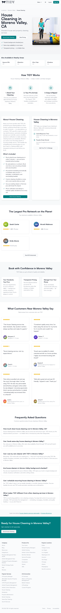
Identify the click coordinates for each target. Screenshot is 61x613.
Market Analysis (26, 582)
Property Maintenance (7, 594)
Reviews (4, 569)
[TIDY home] (19, 2)
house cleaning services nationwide (29, 513)
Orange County (46, 547)
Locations (3, 10)
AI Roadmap (25, 585)
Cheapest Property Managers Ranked (9, 561)
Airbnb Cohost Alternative (28, 552)
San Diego (44, 559)
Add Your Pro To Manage (45, 148)
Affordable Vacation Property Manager (9, 579)
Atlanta (43, 564)
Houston (44, 557)
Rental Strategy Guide (7, 565)
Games (23, 564)
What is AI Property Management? (27, 579)
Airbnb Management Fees (8, 558)
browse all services (46, 513)
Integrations (5, 552)
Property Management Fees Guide (9, 555)
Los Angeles (45, 552)
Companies (25, 559)
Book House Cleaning (8, 37)
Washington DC (46, 554)
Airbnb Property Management (9, 585)
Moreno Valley (11, 10)
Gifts (23, 566)
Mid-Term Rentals (26, 554)
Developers (25, 562)
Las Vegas (44, 550)
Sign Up (56, 2)
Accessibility (56, 608)
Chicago (44, 562)
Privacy (49, 608)
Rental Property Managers (28, 547)
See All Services (6, 601)
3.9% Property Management (9, 582)
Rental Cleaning (6, 597)
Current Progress (26, 587)
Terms (43, 608)
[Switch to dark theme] (45, 2)
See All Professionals (30, 255)
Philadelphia (45, 566)
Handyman (4, 592)
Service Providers (26, 557)
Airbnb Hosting (26, 550)
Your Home (24, 545)
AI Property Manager (7, 576)
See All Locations (46, 569)
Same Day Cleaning (7, 599)
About (3, 545)
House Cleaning (6, 590)
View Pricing (22, 37)
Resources (4, 550)
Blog (3, 547)
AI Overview (25, 576)
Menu (38, 2)
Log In (50, 2)
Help (3, 567)
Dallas (43, 545)
